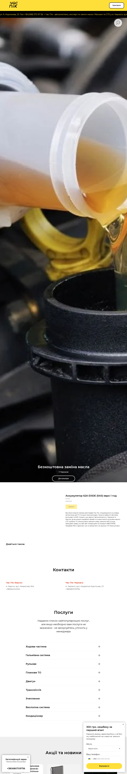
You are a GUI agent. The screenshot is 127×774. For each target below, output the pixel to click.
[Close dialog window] (123, 724)
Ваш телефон (93, 754)
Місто (89, 744)
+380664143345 (13, 589)
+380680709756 (72, 589)
